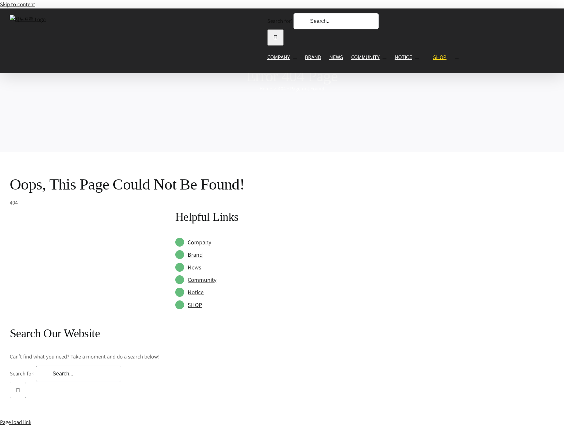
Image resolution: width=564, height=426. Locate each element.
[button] (457, 57)
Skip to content (17, 4)
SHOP (195, 305)
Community (202, 279)
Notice (196, 292)
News (194, 267)
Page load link (15, 421)
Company (199, 242)
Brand (195, 254)
